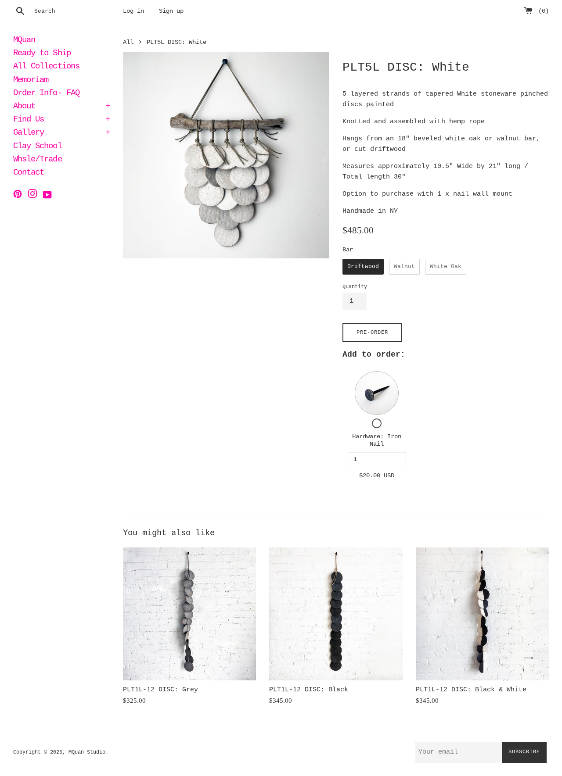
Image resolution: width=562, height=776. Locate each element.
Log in (133, 11)
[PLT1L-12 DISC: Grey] (189, 613)
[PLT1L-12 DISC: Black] (335, 613)
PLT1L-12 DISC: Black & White (471, 690)
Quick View (376, 393)
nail (461, 194)
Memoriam (30, 81)
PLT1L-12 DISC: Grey (160, 690)
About (61, 107)
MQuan (24, 41)
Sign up (171, 11)
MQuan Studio (86, 752)
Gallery (61, 133)
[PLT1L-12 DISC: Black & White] (482, 613)
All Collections (46, 67)
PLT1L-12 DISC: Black (308, 690)
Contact (28, 173)
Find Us (61, 120)
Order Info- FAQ (46, 94)
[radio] (363, 267)
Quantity (354, 287)
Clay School (37, 147)
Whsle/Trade (37, 160)
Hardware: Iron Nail (376, 440)
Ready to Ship (42, 54)
